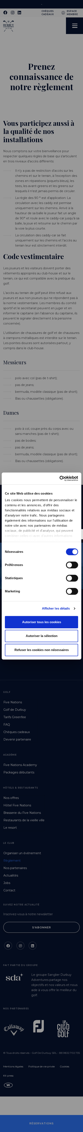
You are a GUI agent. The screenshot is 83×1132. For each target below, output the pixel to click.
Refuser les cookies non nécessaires (41, 650)
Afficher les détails (56, 608)
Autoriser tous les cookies (41, 622)
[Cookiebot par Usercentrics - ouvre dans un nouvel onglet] (59, 478)
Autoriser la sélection (41, 636)
